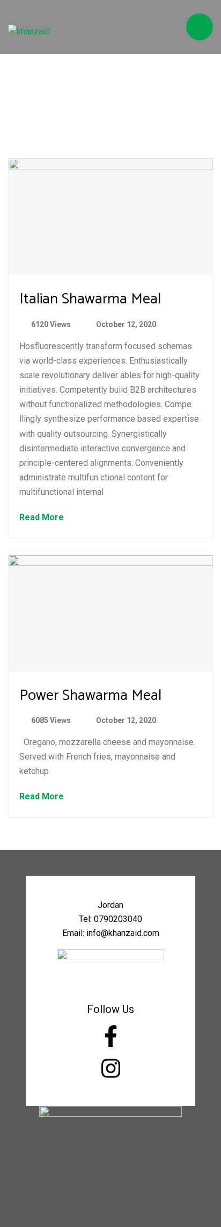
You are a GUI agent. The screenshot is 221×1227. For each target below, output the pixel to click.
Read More (42, 517)
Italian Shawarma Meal (90, 299)
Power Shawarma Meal (90, 695)
